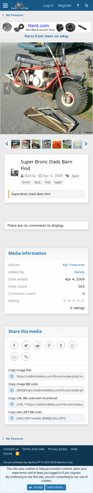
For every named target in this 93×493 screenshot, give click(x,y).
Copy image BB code (22, 384)
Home (7, 453)
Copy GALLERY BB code (24, 412)
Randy (30, 175)
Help (74, 449)
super (58, 182)
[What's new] (78, 5)
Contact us (11, 449)
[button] (5, 5)
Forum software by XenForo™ (38, 462)
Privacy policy (57, 449)
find (47, 182)
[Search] (86, 5)
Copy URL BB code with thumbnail (32, 398)
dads (37, 182)
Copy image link (19, 370)
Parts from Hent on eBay (47, 36)
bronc (26, 182)
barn (75, 176)
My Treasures (74, 264)
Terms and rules (33, 449)
